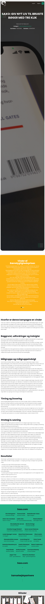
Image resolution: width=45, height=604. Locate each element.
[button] (43, 3)
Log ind (33, 3)
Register (39, 3)
